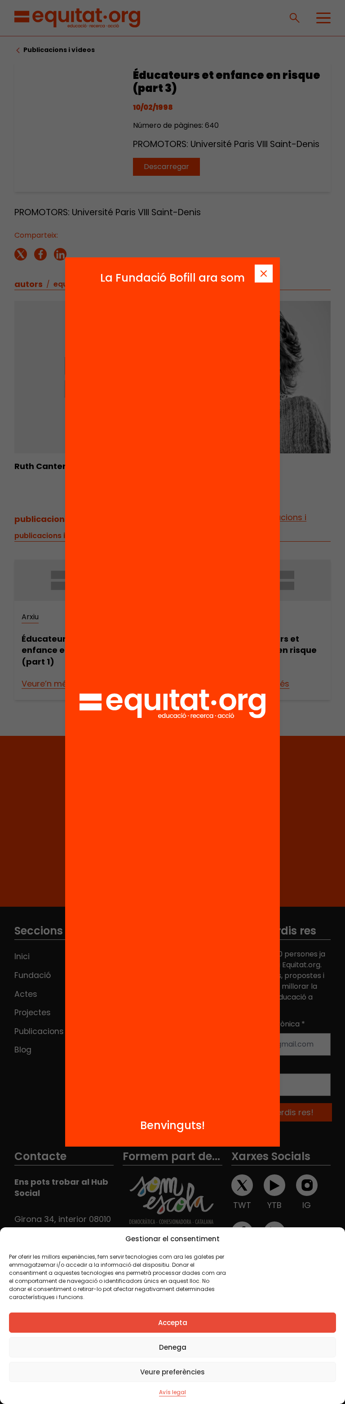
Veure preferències (172, 1372)
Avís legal (172, 1392)
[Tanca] (264, 274)
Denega (172, 1347)
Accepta (172, 1322)
